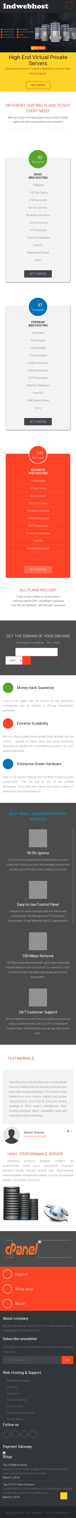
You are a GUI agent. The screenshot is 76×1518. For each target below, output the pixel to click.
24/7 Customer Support (38, 1012)
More (38, 260)
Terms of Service (17, 1399)
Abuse (20, 1303)
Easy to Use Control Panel (38, 904)
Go (67, 1360)
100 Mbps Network (38, 956)
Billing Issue (24, 1289)
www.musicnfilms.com (35, 1136)
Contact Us (13, 1393)
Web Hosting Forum (18, 1380)
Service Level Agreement (21, 1412)
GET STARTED (38, 273)
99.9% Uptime (38, 853)
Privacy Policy (15, 1406)
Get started (38, 85)
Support (21, 1274)
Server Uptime (15, 1419)
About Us (12, 1387)
